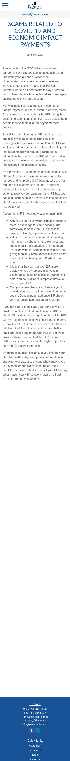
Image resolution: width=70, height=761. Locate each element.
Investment (35, 750)
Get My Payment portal (17, 320)
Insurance (35, 759)
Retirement (35, 745)
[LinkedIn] (37, 730)
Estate (35, 754)
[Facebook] (31, 730)
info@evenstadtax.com (35, 724)
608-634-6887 (39, 709)
